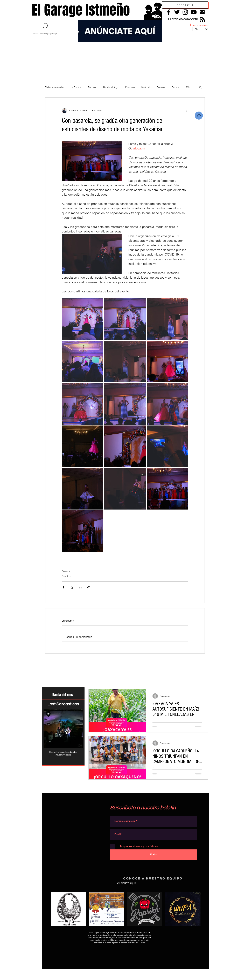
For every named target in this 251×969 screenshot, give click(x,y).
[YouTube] (193, 12)
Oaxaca (175, 87)
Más (188, 87)
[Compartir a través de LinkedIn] (80, 587)
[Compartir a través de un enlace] (88, 587)
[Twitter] (176, 12)
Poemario (130, 87)
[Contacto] (202, 12)
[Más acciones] (186, 110)
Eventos (161, 87)
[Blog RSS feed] (202, 19)
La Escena (76, 87)
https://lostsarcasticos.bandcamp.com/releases (63, 753)
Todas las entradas (54, 87)
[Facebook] (168, 12)
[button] (200, 87)
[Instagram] (185, 12)
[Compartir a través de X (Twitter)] (71, 587)
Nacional (145, 87)
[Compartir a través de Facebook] (63, 587)
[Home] (199, 116)
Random (92, 87)
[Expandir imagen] (82, 319)
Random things (110, 87)
